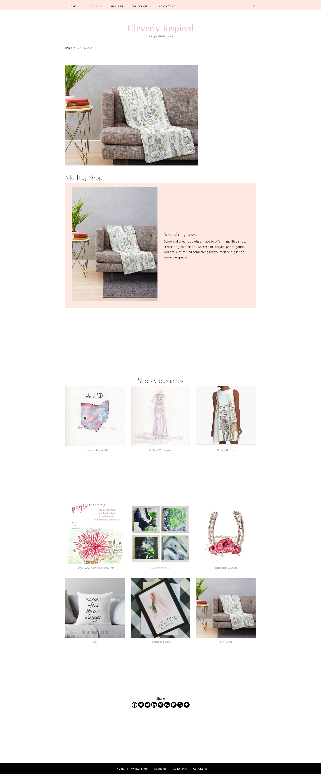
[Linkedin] (154, 705)
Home (72, 6)
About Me (117, 6)
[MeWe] (167, 705)
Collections (140, 6)
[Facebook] (134, 705)
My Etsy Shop (93, 6)
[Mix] (174, 705)
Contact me (167, 6)
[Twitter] (141, 705)
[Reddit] (147, 705)
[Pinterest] (161, 705)
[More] (187, 705)
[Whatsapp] (180, 705)
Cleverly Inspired (160, 28)
